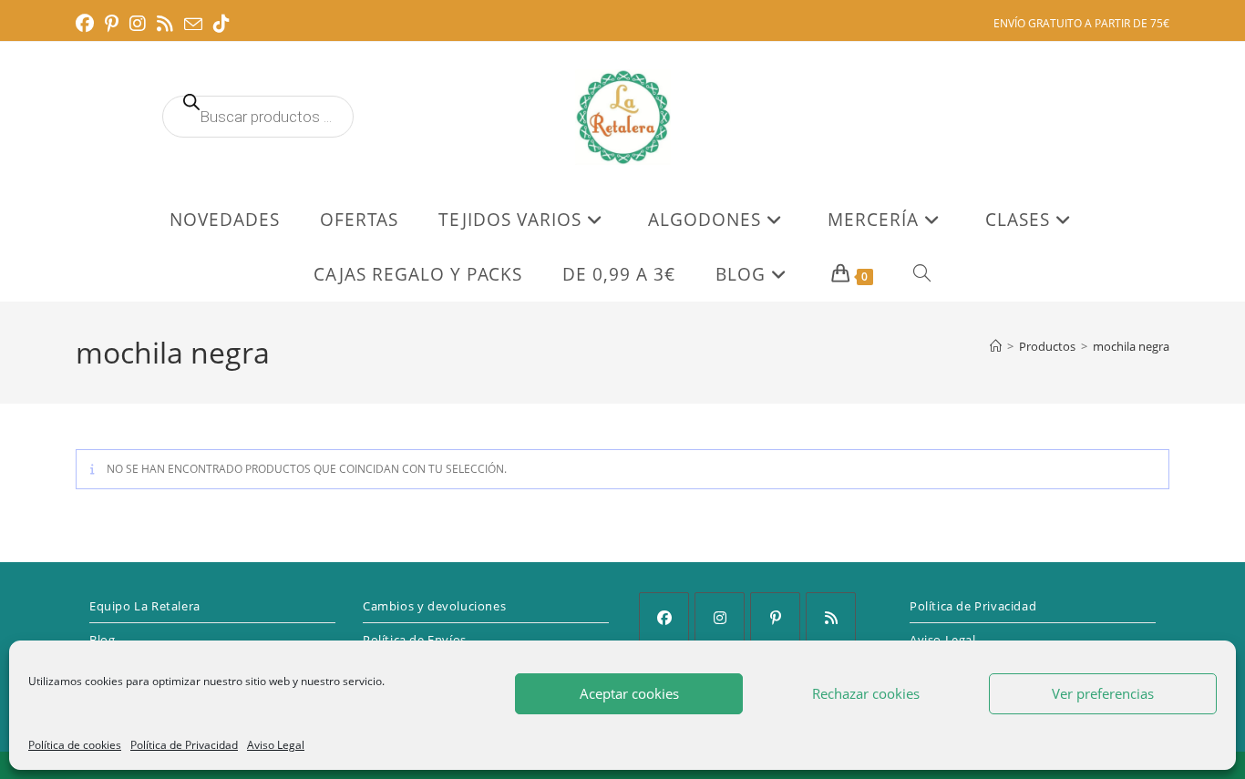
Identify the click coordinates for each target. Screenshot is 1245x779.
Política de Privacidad (184, 745)
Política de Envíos (415, 639)
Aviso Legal (275, 745)
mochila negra (1131, 346)
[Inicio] (996, 346)
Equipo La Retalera (145, 606)
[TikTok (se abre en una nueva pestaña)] (221, 24)
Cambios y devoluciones (434, 606)
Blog (102, 639)
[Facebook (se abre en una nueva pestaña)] (87, 24)
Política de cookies (74, 745)
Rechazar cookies (866, 693)
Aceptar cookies (629, 693)
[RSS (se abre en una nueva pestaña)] (165, 24)
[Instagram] (720, 617)
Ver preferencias (1103, 693)
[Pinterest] (775, 617)
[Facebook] (664, 617)
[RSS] (831, 617)
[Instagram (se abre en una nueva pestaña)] (137, 24)
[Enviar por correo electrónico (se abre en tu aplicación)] (193, 25)
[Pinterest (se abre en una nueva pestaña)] (111, 24)
